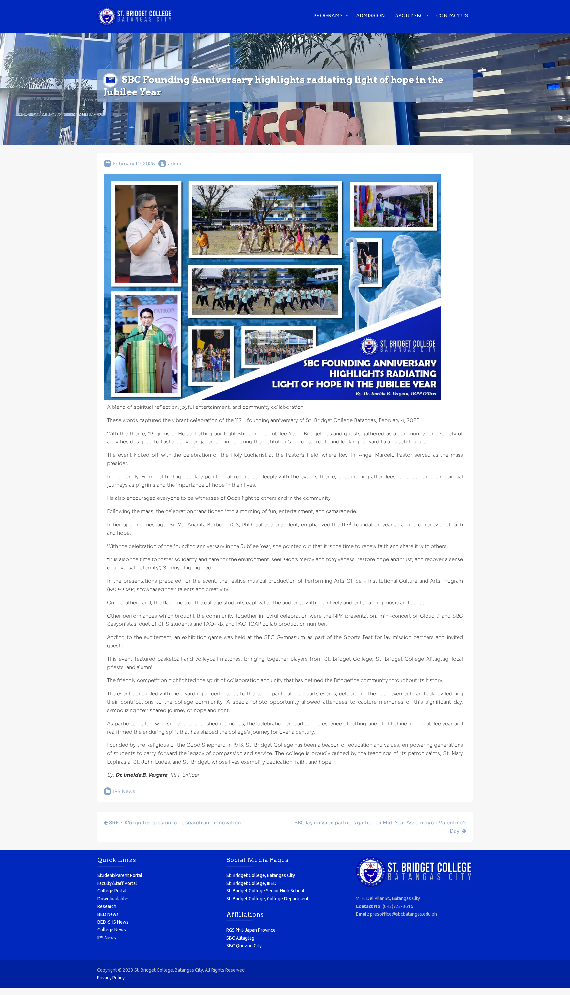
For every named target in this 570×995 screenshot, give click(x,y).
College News (111, 929)
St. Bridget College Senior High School (265, 890)
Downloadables (113, 898)
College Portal (112, 890)
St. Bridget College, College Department (267, 898)
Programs (328, 16)
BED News (108, 914)
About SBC (409, 16)
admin (175, 163)
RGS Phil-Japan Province (251, 930)
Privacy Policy (111, 977)
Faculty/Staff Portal (117, 883)
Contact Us (452, 16)
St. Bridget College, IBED (251, 883)
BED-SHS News (113, 922)
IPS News (124, 791)
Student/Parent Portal (119, 875)
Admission (370, 16)
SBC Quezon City (244, 945)
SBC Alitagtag (240, 938)
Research (106, 906)
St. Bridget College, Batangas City (260, 875)
